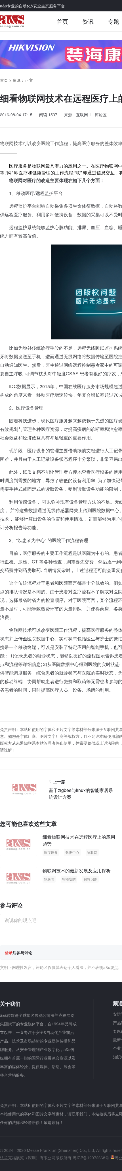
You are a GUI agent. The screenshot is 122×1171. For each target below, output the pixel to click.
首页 (62, 21)
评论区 (101, 114)
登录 (8, 952)
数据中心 (72, 852)
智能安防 (69, 879)
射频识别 (90, 879)
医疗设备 (51, 852)
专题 (113, 21)
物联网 (92, 852)
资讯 (88, 21)
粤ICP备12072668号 (91, 1157)
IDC (13, 386)
